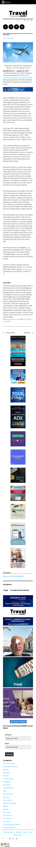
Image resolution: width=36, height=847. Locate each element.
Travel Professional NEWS (11, 824)
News (4, 791)
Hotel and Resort (8, 788)
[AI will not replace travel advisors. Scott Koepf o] (18, 641)
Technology (6, 812)
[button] (3, 2)
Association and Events (10, 766)
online (28, 248)
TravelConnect (26, 269)
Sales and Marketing (9, 803)
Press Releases (8, 794)
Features (6, 776)
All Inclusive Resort (9, 763)
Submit (9, 754)
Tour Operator (7, 815)
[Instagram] (9, 838)
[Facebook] (3, 838)
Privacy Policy (18, 835)
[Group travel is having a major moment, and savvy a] (18, 672)
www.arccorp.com (12, 319)
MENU (8, 2)
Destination (6, 772)
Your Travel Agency (9, 827)
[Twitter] (6, 837)
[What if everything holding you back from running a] (18, 703)
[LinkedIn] (13, 838)
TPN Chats (6, 821)
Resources (6, 797)
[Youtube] (16, 838)
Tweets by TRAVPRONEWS (13, 576)
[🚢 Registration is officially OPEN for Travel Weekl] (18, 610)
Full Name (8, 735)
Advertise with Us (9, 832)
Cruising (5, 769)
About (25, 832)
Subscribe (19, 832)
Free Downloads (8, 779)
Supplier (5, 806)
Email (7, 743)
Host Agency (7, 782)
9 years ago (10, 38)
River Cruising (7, 800)
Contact (30, 832)
